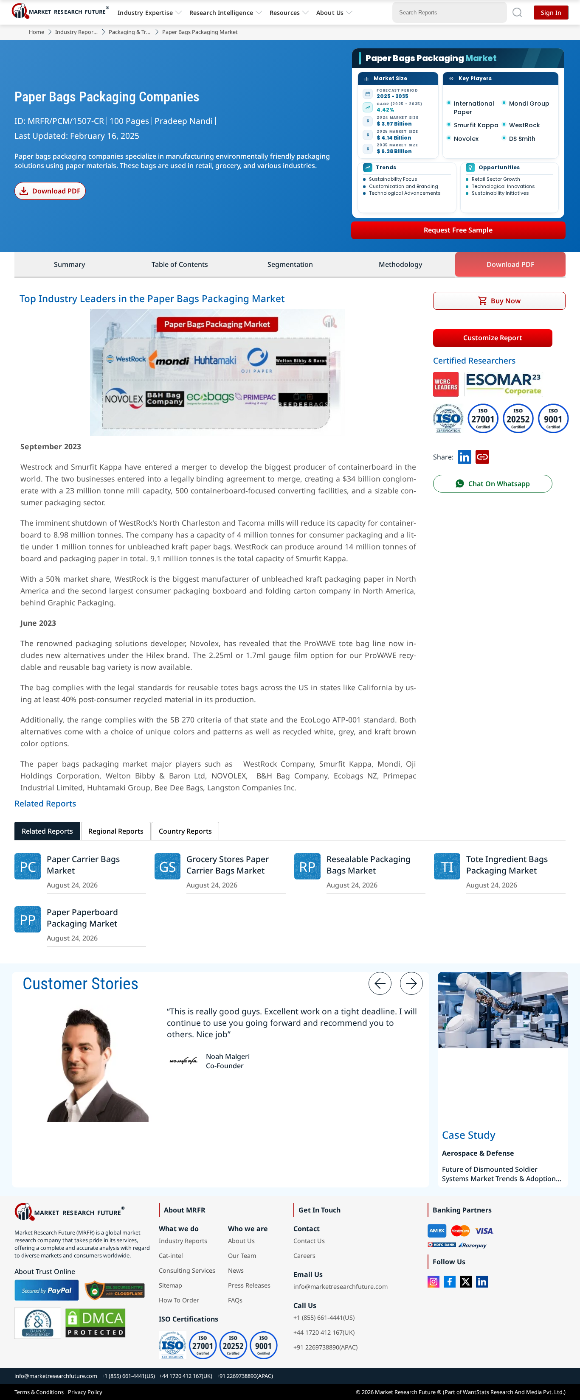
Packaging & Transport (130, 32)
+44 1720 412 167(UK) (324, 1332)
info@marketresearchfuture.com (340, 1286)
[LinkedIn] (482, 1282)
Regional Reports (116, 831)
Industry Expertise (145, 12)
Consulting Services (187, 1270)
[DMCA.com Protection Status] (95, 1323)
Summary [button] (69, 264)
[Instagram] (433, 1282)
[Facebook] (450, 1282)
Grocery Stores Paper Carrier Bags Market (227, 864)
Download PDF (56, 191)
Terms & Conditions (39, 1392)
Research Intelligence (221, 12)
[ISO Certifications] (501, 409)
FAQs (235, 1300)
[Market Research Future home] (62, 12)
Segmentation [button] (290, 264)
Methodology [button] (400, 264)
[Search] (517, 12)
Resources (285, 12)
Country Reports (185, 831)
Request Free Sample (458, 230)
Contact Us (309, 1241)
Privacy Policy (85, 1392)
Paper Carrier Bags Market (83, 864)
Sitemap (170, 1285)
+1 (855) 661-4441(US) (324, 1317)
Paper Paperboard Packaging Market (82, 917)
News (236, 1270)
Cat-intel (171, 1256)
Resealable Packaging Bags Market (369, 864)
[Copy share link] (482, 457)
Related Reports (47, 831)
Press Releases (249, 1285)
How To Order (179, 1300)
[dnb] (37, 1323)
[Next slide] (411, 983)
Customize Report (492, 337)
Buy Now (506, 300)
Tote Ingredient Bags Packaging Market (507, 864)
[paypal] (46, 1290)
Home (36, 32)
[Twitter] (466, 1282)
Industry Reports (76, 32)
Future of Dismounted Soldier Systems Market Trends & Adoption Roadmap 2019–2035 (499, 1174)
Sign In (551, 12)
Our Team (242, 1256)
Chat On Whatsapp (499, 483)
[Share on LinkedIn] (464, 457)
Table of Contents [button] (180, 264)
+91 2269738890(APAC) (325, 1347)
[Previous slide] (380, 983)
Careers (304, 1256)
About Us (329, 12)
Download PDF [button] (510, 264)
